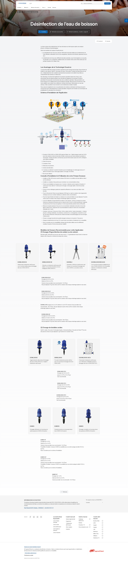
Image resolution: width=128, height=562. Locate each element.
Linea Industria (56, 532)
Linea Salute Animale (56, 521)
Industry (68, 529)
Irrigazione (68, 521)
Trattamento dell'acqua (69, 524)
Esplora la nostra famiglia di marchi (32, 547)
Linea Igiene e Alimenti (56, 529)
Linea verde (56, 524)
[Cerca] (82, 3)
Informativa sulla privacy (30, 553)
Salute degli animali (70, 519)
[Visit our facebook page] (30, 517)
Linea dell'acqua (57, 526)
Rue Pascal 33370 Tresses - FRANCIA (33, 507)
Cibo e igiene (69, 527)
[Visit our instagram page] (37, 517)
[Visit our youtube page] (41, 517)
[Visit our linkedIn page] (34, 517)
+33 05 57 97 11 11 (48, 507)
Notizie (80, 522)
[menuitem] (20, 7)
